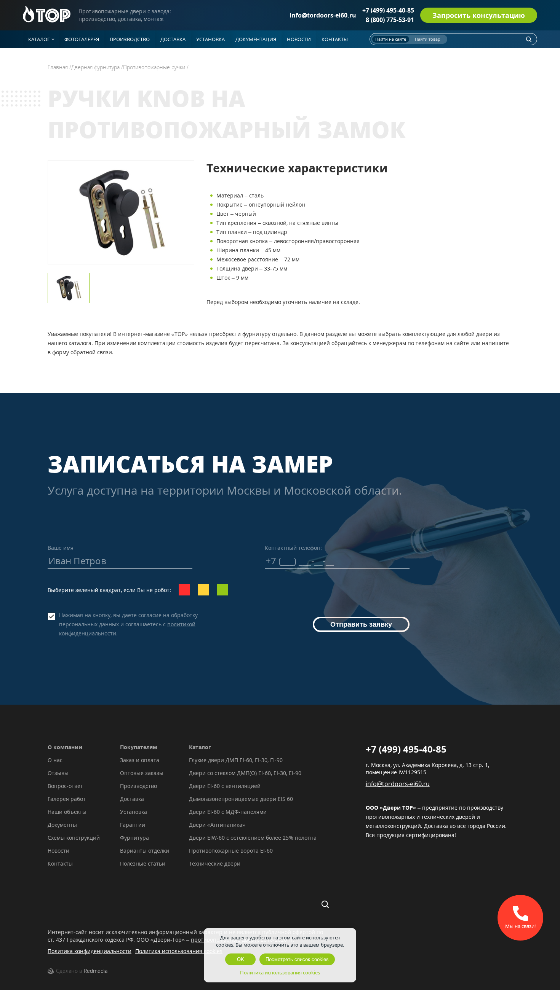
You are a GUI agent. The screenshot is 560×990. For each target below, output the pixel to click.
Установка (133, 811)
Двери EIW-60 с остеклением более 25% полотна (253, 837)
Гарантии (132, 824)
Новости (58, 850)
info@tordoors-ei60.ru (323, 15)
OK (240, 959)
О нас (55, 760)
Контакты (60, 863)
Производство (138, 785)
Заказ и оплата (139, 760)
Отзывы (58, 773)
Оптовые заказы (141, 773)
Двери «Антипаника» (217, 824)
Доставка (132, 798)
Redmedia (95, 970)
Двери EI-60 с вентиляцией (225, 785)
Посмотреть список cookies (297, 959)
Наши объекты (67, 811)
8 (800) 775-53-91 (390, 20)
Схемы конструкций (74, 837)
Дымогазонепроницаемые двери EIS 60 (241, 798)
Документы (62, 824)
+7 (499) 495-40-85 (388, 10)
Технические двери (214, 863)
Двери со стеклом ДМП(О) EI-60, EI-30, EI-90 (245, 773)
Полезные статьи (142, 863)
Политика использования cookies (178, 951)
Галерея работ (67, 798)
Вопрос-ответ (65, 785)
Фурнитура (134, 837)
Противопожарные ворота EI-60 (231, 850)
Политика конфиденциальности (89, 951)
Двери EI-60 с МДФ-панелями (228, 811)
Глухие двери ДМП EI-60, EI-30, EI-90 (236, 760)
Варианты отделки (144, 850)
